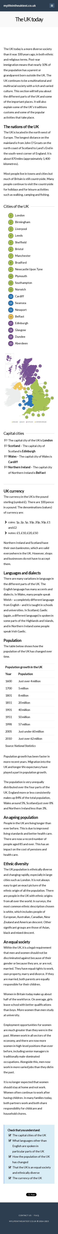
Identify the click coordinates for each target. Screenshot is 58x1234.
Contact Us (25, 1215)
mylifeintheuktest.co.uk (20, 5)
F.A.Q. (36, 1215)
